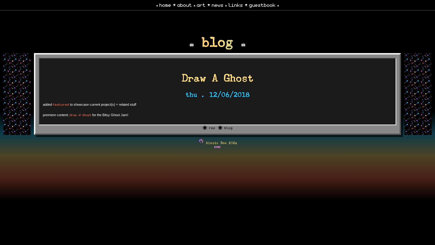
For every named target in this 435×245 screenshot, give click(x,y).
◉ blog (225, 128)
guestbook (262, 5)
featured (61, 104)
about (184, 5)
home (165, 5)
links (235, 5)
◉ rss (209, 128)
